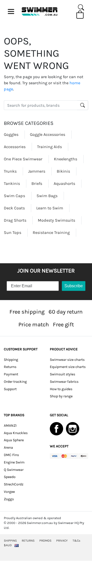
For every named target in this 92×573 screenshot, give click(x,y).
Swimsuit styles (62, 374)
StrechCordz (14, 484)
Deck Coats (14, 208)
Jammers (36, 171)
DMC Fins (11, 455)
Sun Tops (12, 232)
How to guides (61, 389)
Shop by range (61, 396)
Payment (11, 374)
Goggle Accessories (47, 134)
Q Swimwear (14, 470)
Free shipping (26, 311)
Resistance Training (51, 232)
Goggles (11, 134)
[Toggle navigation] (11, 11)
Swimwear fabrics (64, 381)
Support (10, 389)
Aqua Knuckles (16, 433)
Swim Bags (47, 195)
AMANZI (10, 425)
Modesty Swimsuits (56, 220)
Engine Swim (14, 462)
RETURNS (28, 540)
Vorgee (9, 492)
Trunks (10, 171)
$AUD (8, 545)
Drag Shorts (15, 220)
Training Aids (49, 146)
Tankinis (12, 183)
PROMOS (45, 540)
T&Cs (76, 540)
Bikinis (63, 171)
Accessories (15, 146)
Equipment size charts (68, 367)
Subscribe (73, 286)
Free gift (63, 324)
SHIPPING (10, 540)
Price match (33, 324)
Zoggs (9, 499)
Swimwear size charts (67, 359)
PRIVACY (62, 540)
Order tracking (15, 381)
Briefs (36, 183)
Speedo (10, 477)
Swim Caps (14, 195)
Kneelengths (65, 159)
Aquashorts (64, 183)
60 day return (66, 311)
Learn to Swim (49, 208)
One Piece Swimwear (23, 159)
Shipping (11, 359)
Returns (10, 367)
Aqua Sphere (14, 440)
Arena (8, 447)
